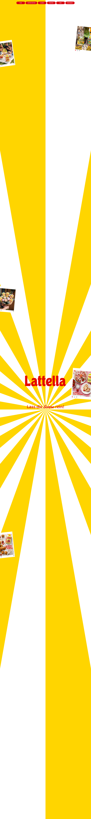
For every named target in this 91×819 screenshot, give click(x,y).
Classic (42, 2)
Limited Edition (31, 2)
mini (60, 2)
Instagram (70, 2)
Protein (51, 2)
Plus (21, 2)
